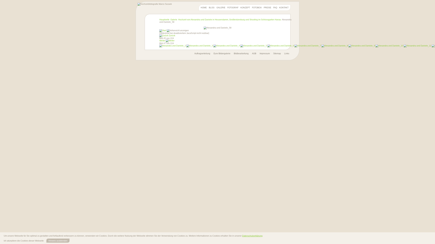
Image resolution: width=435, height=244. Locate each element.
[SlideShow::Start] (162, 30)
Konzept (245, 7)
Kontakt (284, 7)
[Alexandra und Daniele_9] (362, 46)
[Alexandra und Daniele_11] (417, 46)
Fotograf (232, 7)
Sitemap (277, 53)
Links (286, 53)
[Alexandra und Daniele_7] (307, 46)
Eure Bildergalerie (222, 53)
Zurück (172, 35)
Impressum (265, 53)
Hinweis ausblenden (57, 241)
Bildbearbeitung (241, 53)
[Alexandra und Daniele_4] (226, 46)
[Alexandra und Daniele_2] (172, 46)
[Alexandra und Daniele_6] (280, 46)
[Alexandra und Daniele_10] (389, 46)
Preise (267, 7)
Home (204, 7)
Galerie (220, 7)
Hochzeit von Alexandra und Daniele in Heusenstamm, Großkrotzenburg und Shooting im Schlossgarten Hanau (229, 19)
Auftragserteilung (202, 53)
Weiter (162, 40)
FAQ (275, 7)
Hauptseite (164, 19)
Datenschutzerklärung (252, 236)
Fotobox (257, 7)
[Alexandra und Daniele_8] (334, 46)
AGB (254, 53)
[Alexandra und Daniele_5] (253, 46)
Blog (211, 7)
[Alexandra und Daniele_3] (199, 46)
